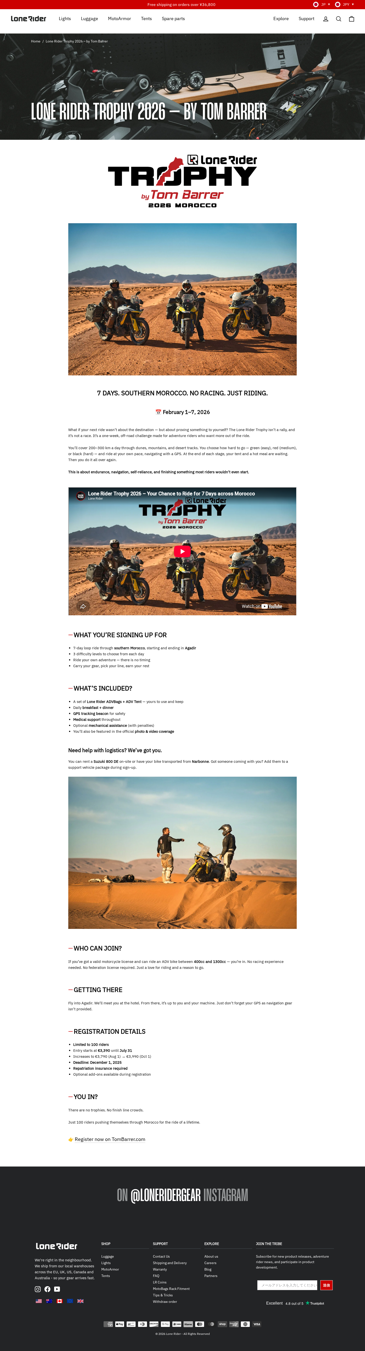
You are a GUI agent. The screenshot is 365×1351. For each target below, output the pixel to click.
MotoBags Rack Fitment (171, 1288)
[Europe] (70, 1301)
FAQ (156, 1276)
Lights (65, 18)
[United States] (39, 1301)
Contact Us (161, 1256)
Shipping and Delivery (170, 1263)
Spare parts (173, 18)
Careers (210, 1263)
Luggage (89, 18)
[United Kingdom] (80, 1301)
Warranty (160, 1269)
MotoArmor (119, 18)
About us (211, 1256)
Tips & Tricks (163, 1295)
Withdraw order (165, 1301)
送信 (326, 1285)
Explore (281, 18)
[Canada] (60, 1301)
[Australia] (49, 1301)
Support (306, 18)
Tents (146, 18)
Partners (211, 1276)
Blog (207, 1269)
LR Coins (160, 1282)
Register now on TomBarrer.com (110, 1139)
